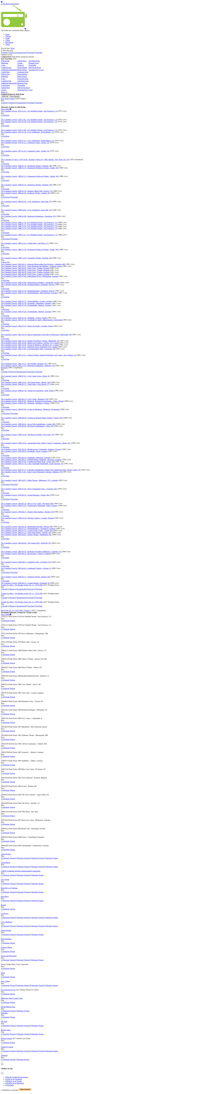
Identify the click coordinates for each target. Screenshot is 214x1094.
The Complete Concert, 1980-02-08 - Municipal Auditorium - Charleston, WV (28, 216)
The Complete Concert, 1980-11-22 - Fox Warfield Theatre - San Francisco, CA (29, 235)
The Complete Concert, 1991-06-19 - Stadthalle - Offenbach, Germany (26, 458)
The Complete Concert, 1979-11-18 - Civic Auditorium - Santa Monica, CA (27, 132)
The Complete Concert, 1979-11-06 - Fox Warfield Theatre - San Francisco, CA (29, 122)
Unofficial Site (6, 68)
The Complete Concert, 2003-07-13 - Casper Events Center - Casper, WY (27, 531)
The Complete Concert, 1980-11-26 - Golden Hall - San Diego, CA (24, 243)
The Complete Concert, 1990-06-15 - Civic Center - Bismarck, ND (24, 399)
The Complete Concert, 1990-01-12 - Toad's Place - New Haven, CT (25, 384)
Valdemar (4, 1055)
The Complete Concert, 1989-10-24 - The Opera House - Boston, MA (25, 382)
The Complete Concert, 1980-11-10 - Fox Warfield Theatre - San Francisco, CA (29, 222)
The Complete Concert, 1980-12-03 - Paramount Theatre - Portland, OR (26, 258)
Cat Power (4, 913)
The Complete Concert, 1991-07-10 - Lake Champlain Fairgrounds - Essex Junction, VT (32, 464)
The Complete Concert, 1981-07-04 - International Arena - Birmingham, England (29, 276)
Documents (9, 42)
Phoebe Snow (6, 1030)
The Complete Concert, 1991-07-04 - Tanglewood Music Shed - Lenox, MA (28, 462)
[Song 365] (5, 262)
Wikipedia (4, 63)
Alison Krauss (6, 854)
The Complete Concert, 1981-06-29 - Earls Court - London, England (25, 272)
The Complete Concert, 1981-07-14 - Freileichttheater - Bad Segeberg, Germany (29, 293)
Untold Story (22, 61)
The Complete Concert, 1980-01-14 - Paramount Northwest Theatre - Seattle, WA (29, 168)
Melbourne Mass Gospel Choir (12, 998)
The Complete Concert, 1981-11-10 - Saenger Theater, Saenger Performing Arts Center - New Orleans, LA (38, 355)
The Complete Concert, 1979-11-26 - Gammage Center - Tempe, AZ (25, 151)
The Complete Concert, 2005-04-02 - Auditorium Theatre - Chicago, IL (26, 568)
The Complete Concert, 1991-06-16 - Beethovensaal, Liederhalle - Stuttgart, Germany (31, 449)
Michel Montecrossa (8, 1007)
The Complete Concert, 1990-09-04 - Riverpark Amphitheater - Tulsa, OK (27, 426)
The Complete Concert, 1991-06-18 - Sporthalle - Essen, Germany (24, 451)
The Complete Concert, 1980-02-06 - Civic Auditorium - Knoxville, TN (26, 210)
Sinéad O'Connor (7, 1047)
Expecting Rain (22, 72)
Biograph (4, 368)
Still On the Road (35, 68)
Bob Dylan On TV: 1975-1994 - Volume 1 (16, 610)
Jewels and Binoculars (9, 956)
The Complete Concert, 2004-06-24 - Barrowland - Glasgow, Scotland (26, 554)
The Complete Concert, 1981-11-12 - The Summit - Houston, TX (24, 364)
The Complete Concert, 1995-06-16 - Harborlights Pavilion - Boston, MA (27, 527)
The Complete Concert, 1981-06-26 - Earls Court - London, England (25, 268)
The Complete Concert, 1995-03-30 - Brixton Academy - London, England (27, 518)
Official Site (5, 61)
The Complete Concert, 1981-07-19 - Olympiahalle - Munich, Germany (26, 305)
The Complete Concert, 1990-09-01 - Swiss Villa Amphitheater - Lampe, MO (28, 424)
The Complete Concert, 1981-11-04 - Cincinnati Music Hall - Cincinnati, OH (28, 349)
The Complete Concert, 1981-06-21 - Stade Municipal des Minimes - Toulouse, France (31, 266)
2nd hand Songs (34, 61)
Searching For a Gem (36, 70)
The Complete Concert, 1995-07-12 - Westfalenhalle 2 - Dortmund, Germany (28, 529)
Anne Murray (5, 863)
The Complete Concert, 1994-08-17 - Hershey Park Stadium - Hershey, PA (27, 512)
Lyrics (3, 65)
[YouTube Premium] (5, 164)
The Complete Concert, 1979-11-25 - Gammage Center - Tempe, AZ (25, 143)
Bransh (3, 905)
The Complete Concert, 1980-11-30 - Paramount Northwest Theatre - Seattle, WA (29, 249)
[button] (6, 109)
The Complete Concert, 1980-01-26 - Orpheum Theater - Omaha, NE (25, 193)
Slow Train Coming (8, 99)
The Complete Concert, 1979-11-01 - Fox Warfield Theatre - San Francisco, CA (29, 111)
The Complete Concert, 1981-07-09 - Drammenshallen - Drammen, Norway (28, 285)
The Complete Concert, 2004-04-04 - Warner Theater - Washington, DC (26, 535)
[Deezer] (11, 53)
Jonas (3, 973)
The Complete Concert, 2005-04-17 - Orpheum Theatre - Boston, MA (25, 577)
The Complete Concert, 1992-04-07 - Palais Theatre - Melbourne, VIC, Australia (29, 480)
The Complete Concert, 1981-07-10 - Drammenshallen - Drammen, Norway (28, 291)
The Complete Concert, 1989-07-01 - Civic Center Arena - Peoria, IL (25, 376)
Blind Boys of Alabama (9, 888)
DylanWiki (32, 65)
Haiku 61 (20, 65)
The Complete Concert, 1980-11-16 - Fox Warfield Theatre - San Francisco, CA (29, 226)
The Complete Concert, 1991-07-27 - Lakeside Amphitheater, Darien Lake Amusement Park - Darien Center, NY (41, 470)
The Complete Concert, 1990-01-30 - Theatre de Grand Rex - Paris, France (27, 391)
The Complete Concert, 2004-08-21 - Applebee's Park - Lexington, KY (26, 562)
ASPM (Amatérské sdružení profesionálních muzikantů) (20, 871)
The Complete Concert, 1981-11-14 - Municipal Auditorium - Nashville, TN (28, 366)
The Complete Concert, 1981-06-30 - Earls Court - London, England (25, 274)
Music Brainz (22, 70)
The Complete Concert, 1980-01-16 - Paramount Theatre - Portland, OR (26, 185)
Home (7, 34)
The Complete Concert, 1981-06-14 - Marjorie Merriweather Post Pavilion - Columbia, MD (33, 264)
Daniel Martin (22, 68)
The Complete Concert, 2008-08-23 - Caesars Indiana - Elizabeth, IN (25, 583)
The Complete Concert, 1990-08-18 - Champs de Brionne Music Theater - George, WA (31, 418)
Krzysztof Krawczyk (8, 990)
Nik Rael (4, 1021)
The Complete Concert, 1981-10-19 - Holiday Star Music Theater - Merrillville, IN (30, 341)
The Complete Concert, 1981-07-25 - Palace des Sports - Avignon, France (27, 326)
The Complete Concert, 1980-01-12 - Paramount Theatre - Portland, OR (26, 166)
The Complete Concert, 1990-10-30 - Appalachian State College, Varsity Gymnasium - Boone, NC (36, 443)
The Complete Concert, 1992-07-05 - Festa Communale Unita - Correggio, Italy (29, 489)
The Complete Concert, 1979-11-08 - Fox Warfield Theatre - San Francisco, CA (29, 130)
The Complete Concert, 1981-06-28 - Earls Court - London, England (25, 270)
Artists (7, 40)
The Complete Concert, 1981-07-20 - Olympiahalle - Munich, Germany (26, 312)
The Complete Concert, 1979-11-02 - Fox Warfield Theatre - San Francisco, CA (29, 120)
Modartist (4, 1013)
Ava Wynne (5, 879)
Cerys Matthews (6, 922)
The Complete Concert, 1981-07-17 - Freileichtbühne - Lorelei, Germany (26, 301)
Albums (8, 36)
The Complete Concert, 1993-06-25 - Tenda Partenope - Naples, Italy (25, 495)
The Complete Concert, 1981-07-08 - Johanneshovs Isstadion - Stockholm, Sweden (30, 283)
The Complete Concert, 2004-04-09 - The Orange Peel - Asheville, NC (26, 543)
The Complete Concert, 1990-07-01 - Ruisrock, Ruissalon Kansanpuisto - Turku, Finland (32, 401)
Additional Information (9, 70)
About (7, 44)
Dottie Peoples (6, 930)
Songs (7, 38)
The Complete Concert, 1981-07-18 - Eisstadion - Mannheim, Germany (26, 303)
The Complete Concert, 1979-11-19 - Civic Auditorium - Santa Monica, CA (27, 141)
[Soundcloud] (20, 53)
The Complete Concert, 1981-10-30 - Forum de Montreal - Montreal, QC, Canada (30, 345)
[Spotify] (4, 53)
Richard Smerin (6, 1038)
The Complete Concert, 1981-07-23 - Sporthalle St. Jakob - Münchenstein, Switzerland (31, 320)
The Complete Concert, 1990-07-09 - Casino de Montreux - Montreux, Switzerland (30, 409)
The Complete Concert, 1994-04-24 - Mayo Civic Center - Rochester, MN (27, 504)
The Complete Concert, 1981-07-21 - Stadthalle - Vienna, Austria (24, 318)
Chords (20, 63)
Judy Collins (5, 981)
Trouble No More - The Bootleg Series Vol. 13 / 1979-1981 (22, 585)
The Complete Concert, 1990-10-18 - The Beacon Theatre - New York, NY (27, 435)
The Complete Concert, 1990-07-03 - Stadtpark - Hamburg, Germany (25, 403)
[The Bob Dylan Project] (10, 4)
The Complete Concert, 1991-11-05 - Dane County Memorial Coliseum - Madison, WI (31, 472)
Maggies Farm (34, 63)
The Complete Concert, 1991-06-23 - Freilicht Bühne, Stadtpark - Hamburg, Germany (31, 460)
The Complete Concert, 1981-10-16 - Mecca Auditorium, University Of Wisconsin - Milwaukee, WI (36, 335)
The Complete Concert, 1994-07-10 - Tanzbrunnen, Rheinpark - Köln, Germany (29, 506)
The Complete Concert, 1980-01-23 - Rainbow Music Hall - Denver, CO (26, 191)
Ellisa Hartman (6, 939)
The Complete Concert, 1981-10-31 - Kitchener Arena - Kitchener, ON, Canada (29, 347)
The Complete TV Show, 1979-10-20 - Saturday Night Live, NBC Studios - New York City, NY (35, 160)
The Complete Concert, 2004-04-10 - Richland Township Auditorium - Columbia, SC (31, 552)
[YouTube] (30, 53)
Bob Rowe (5, 896)
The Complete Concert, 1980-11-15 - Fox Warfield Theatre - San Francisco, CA (29, 224)
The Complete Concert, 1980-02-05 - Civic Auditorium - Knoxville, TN (26, 201)
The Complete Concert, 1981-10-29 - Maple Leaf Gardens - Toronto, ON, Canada (30, 343)
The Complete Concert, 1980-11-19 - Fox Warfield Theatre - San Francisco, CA (29, 228)
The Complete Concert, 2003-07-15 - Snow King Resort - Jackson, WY (26, 533)
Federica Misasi (6, 947)
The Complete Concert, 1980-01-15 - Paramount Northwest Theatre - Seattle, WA (29, 176)
